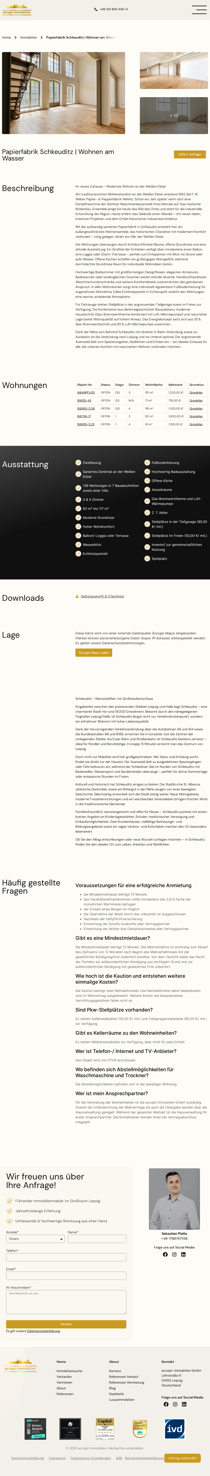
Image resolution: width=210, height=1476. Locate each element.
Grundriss (195, 392)
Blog (112, 1388)
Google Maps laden (94, 653)
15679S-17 (84, 416)
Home (6, 37)
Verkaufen (64, 1377)
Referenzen (65, 1394)
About (61, 1388)
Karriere (115, 1371)
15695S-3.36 (86, 408)
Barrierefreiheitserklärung (144, 1458)
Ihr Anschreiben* (18, 1288)
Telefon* (12, 1251)
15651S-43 (84, 400)
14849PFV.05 (86, 392)
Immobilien (28, 37)
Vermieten (64, 1382)
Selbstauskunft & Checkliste (102, 596)
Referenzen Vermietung (126, 1382)
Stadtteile (116, 1394)
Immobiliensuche (69, 1371)
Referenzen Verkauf (123, 1377)
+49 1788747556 (174, 1238)
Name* (73, 1232)
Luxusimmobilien (121, 1399)
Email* (11, 1269)
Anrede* (12, 1232)
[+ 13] (174, 133)
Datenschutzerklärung (43, 1331)
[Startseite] (16, 9)
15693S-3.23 (86, 424)
